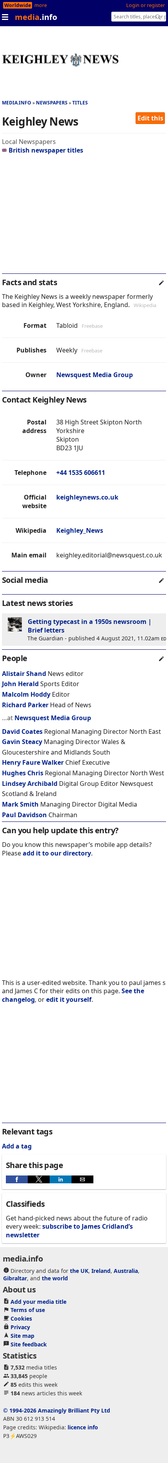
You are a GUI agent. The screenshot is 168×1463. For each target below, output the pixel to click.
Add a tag (17, 1146)
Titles (80, 102)
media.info (16, 102)
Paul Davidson (24, 815)
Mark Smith (20, 804)
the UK (79, 1270)
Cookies (21, 1318)
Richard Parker (25, 705)
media (36, 17)
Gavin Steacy (22, 741)
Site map (22, 1335)
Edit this (150, 118)
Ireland (101, 1270)
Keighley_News (79, 530)
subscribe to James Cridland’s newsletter (69, 1230)
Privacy (20, 1327)
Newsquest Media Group (94, 374)
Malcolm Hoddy (26, 694)
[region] (84, 217)
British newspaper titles (46, 150)
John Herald (20, 683)
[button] (17, 1179)
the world (55, 1278)
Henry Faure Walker (33, 762)
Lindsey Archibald (29, 783)
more (40, 5)
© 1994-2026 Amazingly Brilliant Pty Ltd (56, 1410)
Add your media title (38, 1301)
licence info (83, 1427)
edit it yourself (68, 999)
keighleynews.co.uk (87, 497)
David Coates (22, 731)
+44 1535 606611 (80, 472)
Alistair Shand (24, 673)
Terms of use (28, 1310)
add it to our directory (57, 853)
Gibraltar (15, 1278)
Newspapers (52, 102)
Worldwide (17, 5)
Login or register (145, 5)
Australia (126, 1270)
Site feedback (29, 1344)
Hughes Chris (22, 773)
